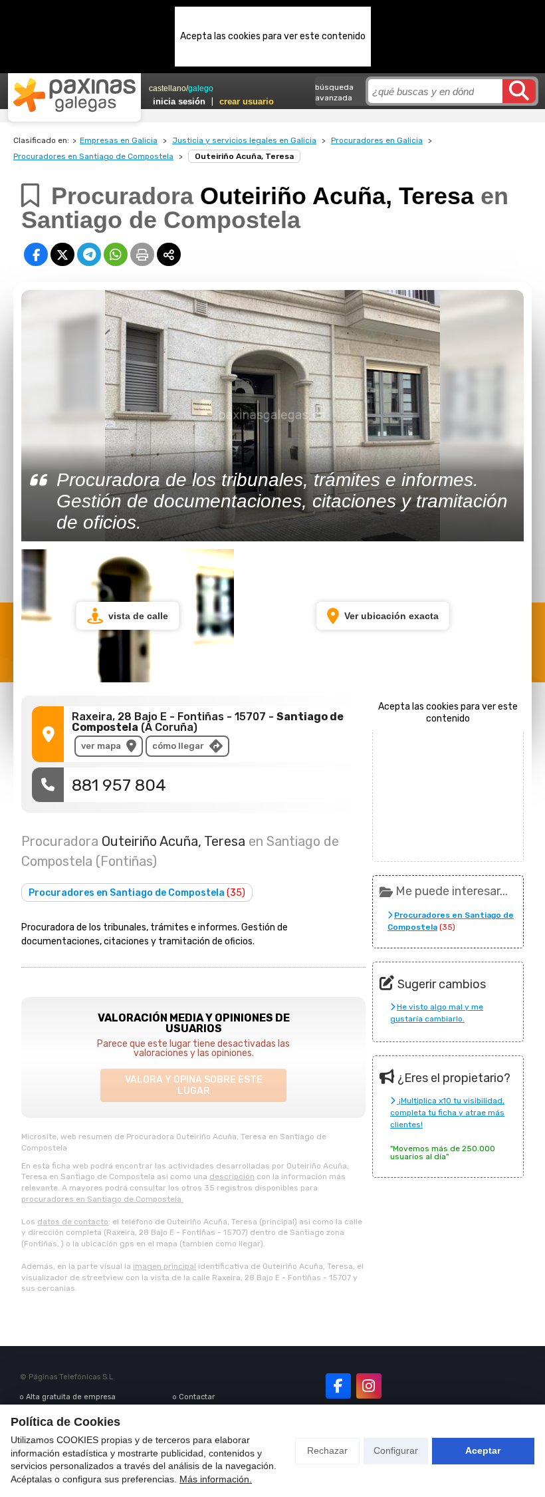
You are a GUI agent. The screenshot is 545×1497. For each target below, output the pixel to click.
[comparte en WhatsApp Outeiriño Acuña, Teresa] (116, 254)
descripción (232, 1176)
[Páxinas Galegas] (74, 95)
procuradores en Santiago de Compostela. (102, 1199)
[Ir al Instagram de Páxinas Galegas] (369, 1386)
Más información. (215, 1479)
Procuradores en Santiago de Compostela (93, 156)
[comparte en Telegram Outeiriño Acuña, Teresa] (89, 254)
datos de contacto (72, 1221)
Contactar (197, 1397)
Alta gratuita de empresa (71, 1397)
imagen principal (164, 1266)
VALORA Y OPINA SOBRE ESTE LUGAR (194, 1085)
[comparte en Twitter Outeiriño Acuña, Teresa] (62, 254)
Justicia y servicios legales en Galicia (244, 140)
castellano (167, 88)
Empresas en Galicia (119, 140)
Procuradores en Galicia (377, 140)
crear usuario (246, 101)
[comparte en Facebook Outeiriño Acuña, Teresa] (36, 254)
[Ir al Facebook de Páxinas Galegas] (338, 1386)
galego (200, 88)
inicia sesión (179, 101)
